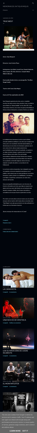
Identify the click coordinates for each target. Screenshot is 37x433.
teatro (9, 222)
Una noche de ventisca (14, 320)
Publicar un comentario (10, 231)
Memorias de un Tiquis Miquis (15, 6)
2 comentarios (13, 355)
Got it (25, 431)
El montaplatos (11, 383)
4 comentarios (13, 292)
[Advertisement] (18, 249)
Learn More (15, 431)
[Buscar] (33, 3)
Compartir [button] (5, 220)
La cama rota (9, 289)
